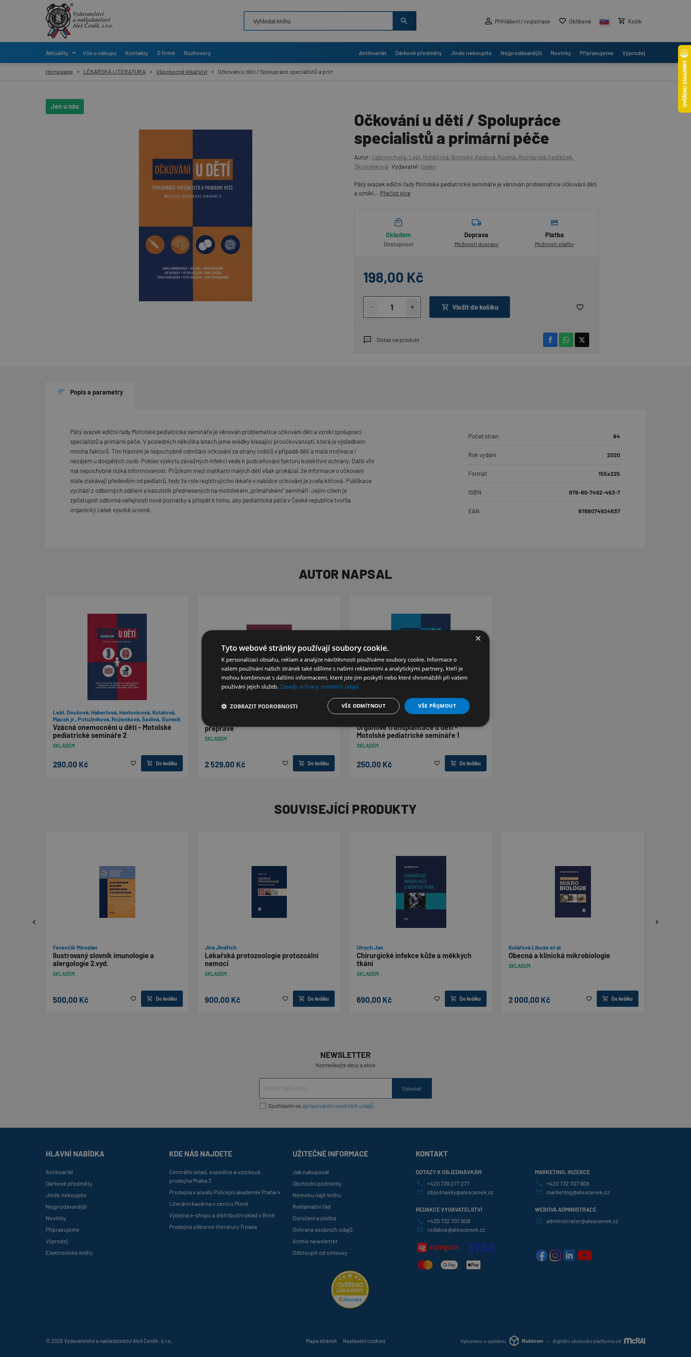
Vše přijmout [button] (437, 705)
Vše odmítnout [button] (363, 705)
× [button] (477, 638)
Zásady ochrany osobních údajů (319, 686)
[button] (259, 706)
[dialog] (345, 678)
